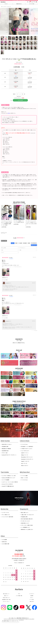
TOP (1, 6)
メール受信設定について (25, 527)
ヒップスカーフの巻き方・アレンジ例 (8, 475)
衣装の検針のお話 (5, 450)
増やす (22, 94)
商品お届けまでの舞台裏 (6, 448)
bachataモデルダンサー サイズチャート (9, 455)
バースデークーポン (5, 512)
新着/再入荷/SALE (19, 3)
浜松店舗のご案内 (5, 446)
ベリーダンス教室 (24, 475)
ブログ (19, 593)
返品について (6, 595)
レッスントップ (9, 6)
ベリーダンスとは (24, 444)
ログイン (31, 597)
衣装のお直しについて (25, 523)
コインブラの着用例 (5, 479)
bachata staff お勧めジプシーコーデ (8, 477)
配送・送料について (24, 512)
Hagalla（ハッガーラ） (25, 461)
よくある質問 (4, 539)
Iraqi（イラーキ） (24, 463)
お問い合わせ (4, 541)
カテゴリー (6, 3)
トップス (4, 6)
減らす (17, 94)
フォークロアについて (25, 450)
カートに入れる (20, 100)
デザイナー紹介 (5, 452)
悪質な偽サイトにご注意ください (27, 529)
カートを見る (32, 599)
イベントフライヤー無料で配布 (7, 516)
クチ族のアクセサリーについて (26, 448)
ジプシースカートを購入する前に (27, 525)
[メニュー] (36, 2)
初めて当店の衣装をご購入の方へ (27, 518)
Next (27, 21)
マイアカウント (31, 593)
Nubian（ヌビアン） (24, 465)
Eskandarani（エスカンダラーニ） (27, 459)
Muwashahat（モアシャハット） (27, 457)
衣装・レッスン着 (24, 477)
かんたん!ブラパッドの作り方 (7, 484)
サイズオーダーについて (25, 521)
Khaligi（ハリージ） (24, 455)
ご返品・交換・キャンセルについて (27, 514)
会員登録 (31, 595)
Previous (10, 21)
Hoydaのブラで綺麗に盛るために (8, 486)
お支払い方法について (6, 597)
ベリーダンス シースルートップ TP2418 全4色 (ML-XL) (12, 266)
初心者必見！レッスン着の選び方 (27, 446)
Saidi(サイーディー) (24, 452)
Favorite (11, 100)
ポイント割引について (6, 514)
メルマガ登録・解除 (5, 543)
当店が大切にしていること (6, 444)
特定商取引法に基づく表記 (6, 599)
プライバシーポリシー (6, 601)
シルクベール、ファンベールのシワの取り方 (10, 482)
